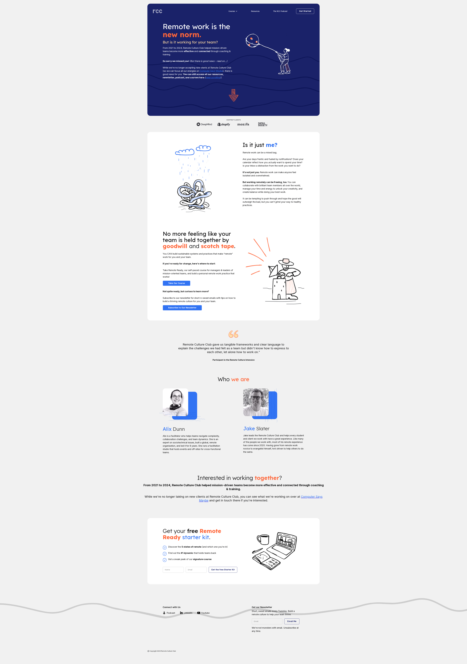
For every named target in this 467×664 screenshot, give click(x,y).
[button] (232, 11)
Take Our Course (176, 283)
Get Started (305, 11)
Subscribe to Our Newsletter (182, 307)
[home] (187, 11)
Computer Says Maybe (211, 71)
